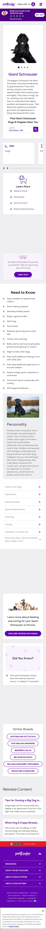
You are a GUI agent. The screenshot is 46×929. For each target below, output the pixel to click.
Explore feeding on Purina (23, 633)
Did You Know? (21, 203)
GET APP (40, 15)
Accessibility (31, 898)
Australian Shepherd (23, 743)
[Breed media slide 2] (21, 67)
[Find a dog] (35, 129)
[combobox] (23, 130)
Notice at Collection (29, 896)
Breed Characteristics (24, 209)
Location (12, 128)
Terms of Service (14, 896)
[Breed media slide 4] (27, 67)
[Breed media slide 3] (24, 67)
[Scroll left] (4, 168)
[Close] (43, 911)
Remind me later (16, 19)
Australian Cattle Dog (23, 736)
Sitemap (34, 893)
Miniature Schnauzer (23, 771)
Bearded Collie (23, 750)
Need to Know (20, 191)
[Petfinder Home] (9, 4)
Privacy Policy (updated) (16, 898)
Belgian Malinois (23, 757)
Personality (19, 197)
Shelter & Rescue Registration (17, 893)
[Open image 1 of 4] (23, 47)
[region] (23, 918)
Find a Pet (22, 4)
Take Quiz (23, 275)
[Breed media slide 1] (18, 67)
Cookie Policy (11, 901)
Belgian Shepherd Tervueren (23, 764)
